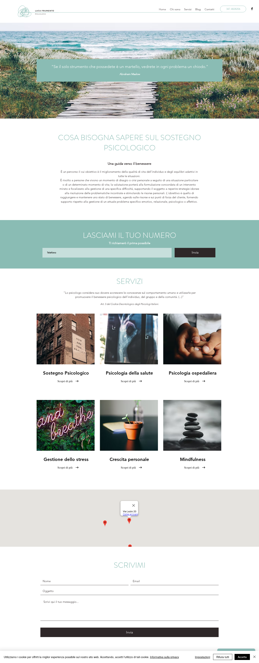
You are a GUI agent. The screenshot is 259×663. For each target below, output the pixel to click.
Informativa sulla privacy (164, 657)
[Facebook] (252, 9)
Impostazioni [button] (202, 657)
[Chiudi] (254, 657)
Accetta (242, 657)
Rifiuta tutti (222, 657)
